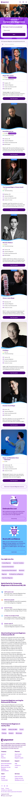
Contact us (18, 765)
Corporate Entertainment (8, 566)
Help (16, 763)
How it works (18, 754)
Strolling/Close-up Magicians (16, 574)
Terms (2, 788)
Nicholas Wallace (8, 242)
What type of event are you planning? (12, 27)
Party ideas (18, 756)
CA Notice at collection (6, 790)
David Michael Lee (8, 131)
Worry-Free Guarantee (10, 545)
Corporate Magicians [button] (14, 22)
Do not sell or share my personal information (11, 791)
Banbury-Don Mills (13, 729)
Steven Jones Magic (9, 298)
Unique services (19, 778)
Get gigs (3, 776)
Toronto (21, 729)
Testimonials (4, 780)
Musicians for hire (5, 767)
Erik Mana (5, 350)
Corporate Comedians (18, 563)
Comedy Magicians (6, 563)
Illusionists (21, 570)
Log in (16, 767)
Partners (3, 757)
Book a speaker (5, 765)
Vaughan (4, 729)
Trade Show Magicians (7, 577)
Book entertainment (6, 763)
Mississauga (19, 733)
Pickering (4, 733)
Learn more (14, 552)
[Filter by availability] (15, 44)
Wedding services (19, 780)
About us (3, 754)
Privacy (7, 788)
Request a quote (19, 757)
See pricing (14, 518)
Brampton (11, 733)
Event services (18, 776)
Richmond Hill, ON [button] (15, 19)
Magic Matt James (8, 75)
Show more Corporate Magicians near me (14, 486)
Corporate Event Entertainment (9, 570)
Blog (2, 756)
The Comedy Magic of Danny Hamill (13, 187)
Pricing (3, 778)
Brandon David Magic (9, 405)
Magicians (4, 574)
